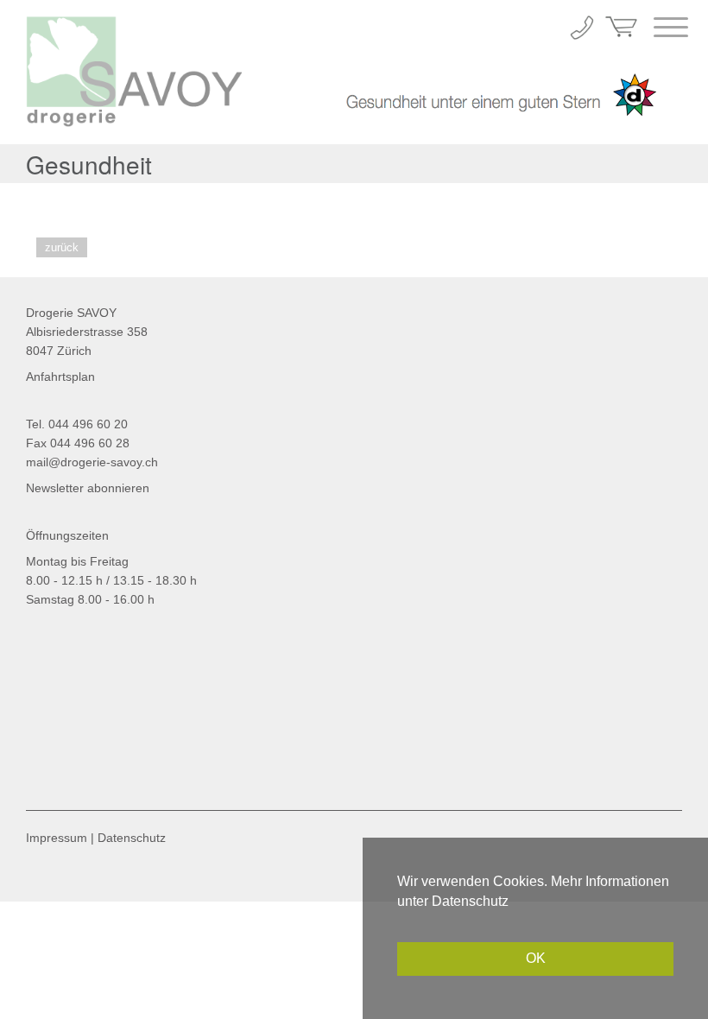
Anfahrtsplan (60, 376)
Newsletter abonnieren (87, 488)
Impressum (56, 838)
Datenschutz (132, 838)
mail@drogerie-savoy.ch (92, 462)
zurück (62, 247)
